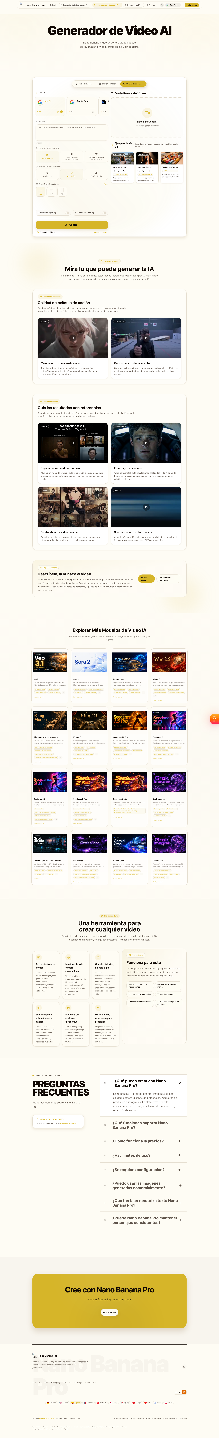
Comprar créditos (100, 232)
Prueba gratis (144, 578)
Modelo (42, 93)
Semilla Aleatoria (84, 213)
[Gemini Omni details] (93, 112)
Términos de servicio (137, 1418)
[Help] (58, 184)
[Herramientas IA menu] (142, 5)
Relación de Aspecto (47, 184)
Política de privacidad (121, 1418)
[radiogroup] (180, 1392)
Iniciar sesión (191, 5)
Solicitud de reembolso (170, 1418)
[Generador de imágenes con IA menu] (89, 5)
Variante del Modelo (50, 166)
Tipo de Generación (49, 148)
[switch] (67, 213)
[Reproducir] (73, 338)
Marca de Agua (46, 213)
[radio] (50, 106)
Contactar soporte (68, 1123)
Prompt (42, 121)
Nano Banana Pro (46, 1418)
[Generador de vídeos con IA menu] (120, 5)
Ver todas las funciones (165, 578)
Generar (73, 224)
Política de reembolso (153, 1418)
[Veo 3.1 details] (57, 112)
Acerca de (183, 1418)
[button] (122, 167)
